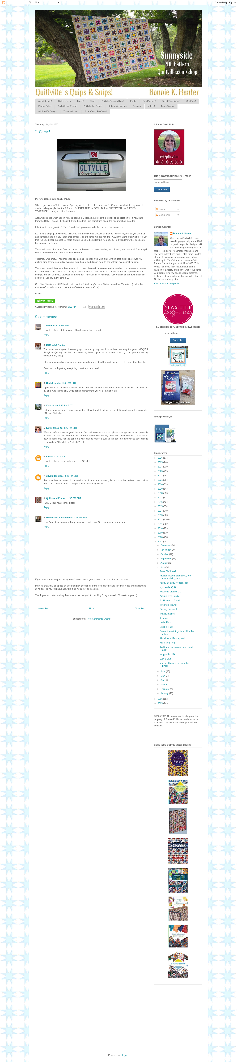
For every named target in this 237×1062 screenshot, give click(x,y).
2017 (160, 497)
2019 (160, 488)
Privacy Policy (45, 106)
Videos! (151, 106)
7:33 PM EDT (80, 517)
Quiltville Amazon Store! (112, 101)
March (163, 684)
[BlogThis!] (93, 307)
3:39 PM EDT (71, 476)
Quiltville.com (64, 101)
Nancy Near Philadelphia (59, 517)
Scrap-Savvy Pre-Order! (95, 111)
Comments (164, 215)
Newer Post (43, 608)
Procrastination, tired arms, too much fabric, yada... (175, 577)
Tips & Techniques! (171, 101)
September (166, 558)
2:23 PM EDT (66, 405)
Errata (133, 101)
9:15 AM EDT (62, 325)
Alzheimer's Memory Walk (173, 638)
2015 (160, 506)
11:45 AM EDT (69, 383)
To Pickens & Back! (170, 600)
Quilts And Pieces (55, 498)
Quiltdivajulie (53, 383)
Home (92, 608)
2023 (160, 471)
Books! (80, 101)
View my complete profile (166, 283)
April (163, 680)
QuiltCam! (191, 101)
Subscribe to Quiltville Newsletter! (178, 326)
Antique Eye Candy (169, 596)
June (163, 671)
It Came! (164, 618)
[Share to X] (97, 307)
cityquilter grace (55, 476)
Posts (161, 209)
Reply (46, 334)
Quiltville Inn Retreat (67, 106)
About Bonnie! (45, 101)
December (165, 545)
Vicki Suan (52, 405)
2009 (160, 532)
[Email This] (90, 307)
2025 (160, 462)
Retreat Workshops (117, 106)
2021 (160, 480)
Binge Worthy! (167, 106)
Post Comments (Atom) (99, 618)
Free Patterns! (149, 101)
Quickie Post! (166, 627)
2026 (160, 458)
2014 (160, 511)
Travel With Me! (71, 111)
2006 (160, 699)
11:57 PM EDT (73, 498)
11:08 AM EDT (59, 345)
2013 (160, 515)
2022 (160, 475)
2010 (160, 528)
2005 (160, 703)
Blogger (124, 1055)
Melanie (50, 325)
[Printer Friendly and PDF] (45, 302)
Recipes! (137, 106)
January (164, 693)
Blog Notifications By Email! (172, 175)
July (162, 567)
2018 (160, 493)
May (163, 675)
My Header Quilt (168, 587)
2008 (160, 537)
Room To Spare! (168, 571)
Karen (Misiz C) (54, 428)
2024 (160, 466)
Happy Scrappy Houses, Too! (174, 582)
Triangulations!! (167, 613)
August (164, 563)
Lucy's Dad (165, 658)
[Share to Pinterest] (103, 307)
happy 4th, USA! (168, 654)
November (165, 549)
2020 (160, 484)
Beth (48, 345)
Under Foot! (165, 622)
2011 (160, 524)
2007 (160, 541)
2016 (160, 502)
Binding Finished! (168, 609)
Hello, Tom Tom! (168, 642)
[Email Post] (83, 307)
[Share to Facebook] (100, 307)
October (164, 554)
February (165, 689)
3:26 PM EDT (70, 428)
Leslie (49, 456)
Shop (92, 101)
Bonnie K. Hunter (182, 233)
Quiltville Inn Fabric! (92, 106)
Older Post (140, 608)
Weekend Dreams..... (170, 591)
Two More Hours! (168, 605)
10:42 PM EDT (61, 456)
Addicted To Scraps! (47, 111)
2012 (160, 519)
